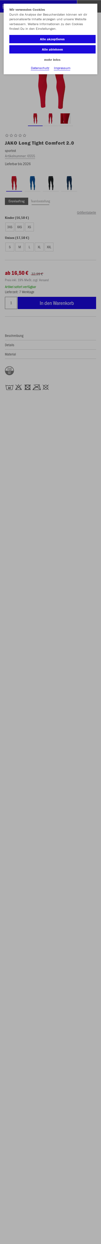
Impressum (62, 68)
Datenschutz (40, 68)
